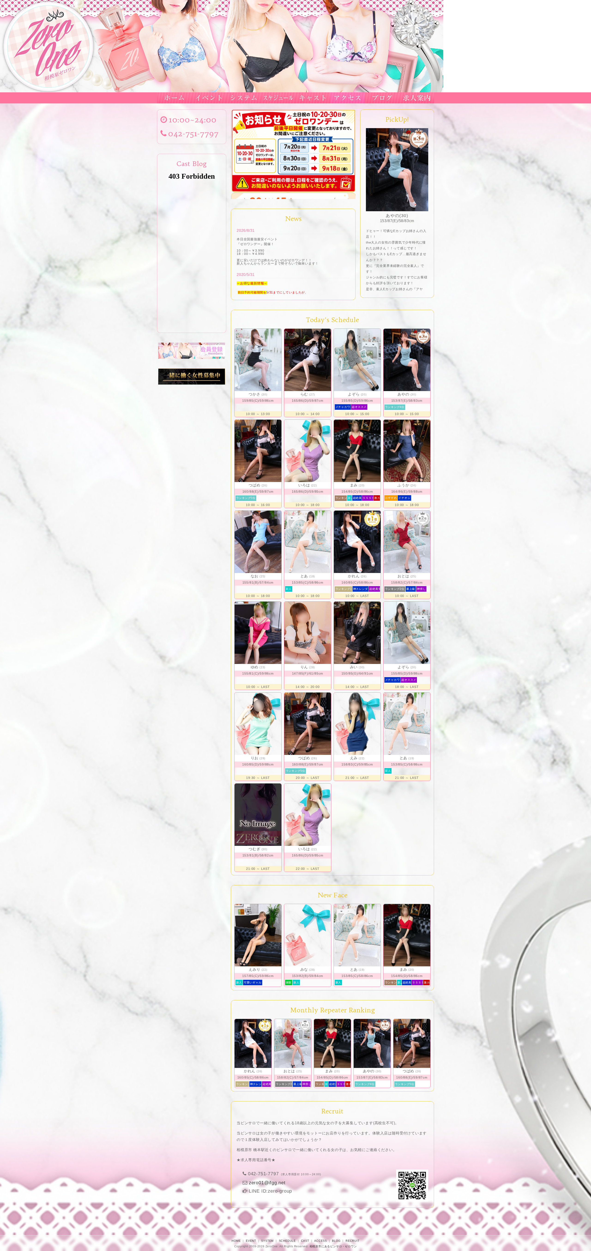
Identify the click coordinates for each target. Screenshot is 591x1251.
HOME (236, 1240)
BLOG (336, 1240)
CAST (305, 1240)
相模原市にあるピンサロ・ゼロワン (333, 1246)
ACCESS (320, 1240)
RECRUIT (352, 1240)
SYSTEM (267, 1240)
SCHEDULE (287, 1240)
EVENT (251, 1240)
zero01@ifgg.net (267, 1182)
